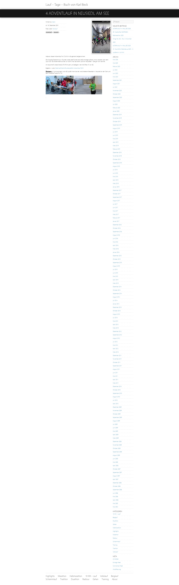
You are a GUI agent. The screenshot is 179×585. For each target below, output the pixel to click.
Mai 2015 (115, 276)
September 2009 (117, 417)
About (114, 579)
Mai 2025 (115, 63)
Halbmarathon (117, 528)
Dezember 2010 (117, 386)
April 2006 (115, 500)
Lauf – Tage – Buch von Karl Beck (67, 5)
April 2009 (115, 434)
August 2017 (116, 201)
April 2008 (115, 465)
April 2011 (115, 379)
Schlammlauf (116, 541)
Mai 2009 (115, 431)
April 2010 (115, 404)
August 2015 (116, 266)
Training (115, 545)
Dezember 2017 (117, 190)
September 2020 (117, 97)
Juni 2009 (115, 428)
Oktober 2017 (116, 194)
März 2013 (116, 328)
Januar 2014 (116, 304)
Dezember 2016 (117, 225)
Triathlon (115, 548)
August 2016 (116, 235)
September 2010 (117, 393)
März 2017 (116, 214)
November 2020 (117, 90)
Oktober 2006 (116, 486)
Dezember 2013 (117, 307)
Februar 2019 (116, 149)
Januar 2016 (116, 252)
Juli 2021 (115, 87)
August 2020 (116, 101)
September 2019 (117, 125)
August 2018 (116, 166)
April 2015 (115, 280)
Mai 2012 (115, 345)
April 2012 (115, 348)
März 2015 (116, 283)
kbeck (53, 22)
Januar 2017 (116, 221)
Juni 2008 (115, 459)
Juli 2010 (115, 400)
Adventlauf (49, 32)
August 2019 (116, 128)
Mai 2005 (115, 503)
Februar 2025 (116, 66)
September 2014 (117, 293)
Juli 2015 (115, 269)
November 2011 (117, 359)
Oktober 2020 (116, 94)
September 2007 (117, 472)
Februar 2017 (116, 218)
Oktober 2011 (116, 362)
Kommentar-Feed (118, 566)
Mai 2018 (115, 176)
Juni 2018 (115, 173)
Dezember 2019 (117, 114)
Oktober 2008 (116, 448)
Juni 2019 (115, 135)
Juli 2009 (115, 424)
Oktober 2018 (116, 159)
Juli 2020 (115, 104)
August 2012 (116, 338)
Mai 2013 (115, 321)
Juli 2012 (115, 342)
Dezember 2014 (117, 287)
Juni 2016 (115, 238)
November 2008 (117, 445)
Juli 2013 (115, 317)
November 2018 (117, 156)
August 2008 (116, 455)
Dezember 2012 (117, 331)
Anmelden (116, 559)
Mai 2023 (115, 77)
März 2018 (116, 183)
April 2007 (115, 479)
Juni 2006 (115, 493)
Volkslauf (54, 29)
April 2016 (115, 245)
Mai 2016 (115, 242)
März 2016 (116, 249)
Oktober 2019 (116, 121)
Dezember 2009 (117, 407)
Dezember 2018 (117, 152)
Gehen (115, 524)
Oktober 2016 (116, 228)
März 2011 (116, 383)
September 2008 (117, 452)
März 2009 (116, 438)
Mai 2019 (115, 139)
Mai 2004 (115, 507)
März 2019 (116, 145)
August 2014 (116, 297)
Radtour (115, 538)
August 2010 (116, 397)
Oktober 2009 (116, 414)
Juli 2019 (115, 132)
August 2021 (116, 84)
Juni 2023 (115, 73)
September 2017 (117, 197)
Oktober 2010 (116, 390)
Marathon (115, 535)
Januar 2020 (116, 111)
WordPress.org (117, 569)
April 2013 (115, 324)
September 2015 (117, 262)
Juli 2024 (115, 70)
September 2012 (117, 335)
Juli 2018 (115, 170)
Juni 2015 (115, 273)
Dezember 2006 (117, 483)
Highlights (116, 531)
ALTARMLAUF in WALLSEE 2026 (122, 28)
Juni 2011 (115, 373)
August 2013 (116, 314)
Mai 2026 (115, 59)
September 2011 (117, 366)
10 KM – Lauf (116, 514)
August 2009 (116, 421)
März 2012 (116, 352)
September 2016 (117, 231)
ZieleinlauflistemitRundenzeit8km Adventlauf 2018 (69, 68)
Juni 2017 (115, 207)
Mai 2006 (115, 496)
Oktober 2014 (116, 290)
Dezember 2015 (117, 256)
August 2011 (116, 369)
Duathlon (115, 521)
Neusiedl (56, 32)
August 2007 (116, 476)
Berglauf (115, 517)
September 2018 (117, 163)
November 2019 (117, 118)
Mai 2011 (115, 376)
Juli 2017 (115, 204)
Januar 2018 (116, 187)
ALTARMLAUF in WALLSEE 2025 (122, 45)
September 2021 (117, 80)
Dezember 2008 (117, 441)
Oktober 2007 (116, 469)
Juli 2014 (115, 300)
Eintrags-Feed (117, 562)
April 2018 (115, 180)
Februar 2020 (116, 108)
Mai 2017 (115, 211)
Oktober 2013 (116, 311)
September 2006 (117, 490)
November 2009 (117, 410)
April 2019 (115, 142)
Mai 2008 (115, 462)
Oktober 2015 (116, 259)
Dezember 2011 (117, 355)
